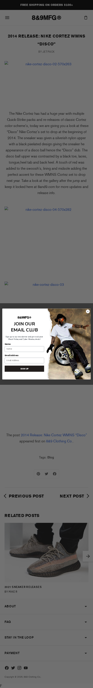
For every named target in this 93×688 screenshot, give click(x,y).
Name (8, 344)
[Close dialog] (88, 312)
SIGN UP (24, 368)
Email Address (12, 355)
